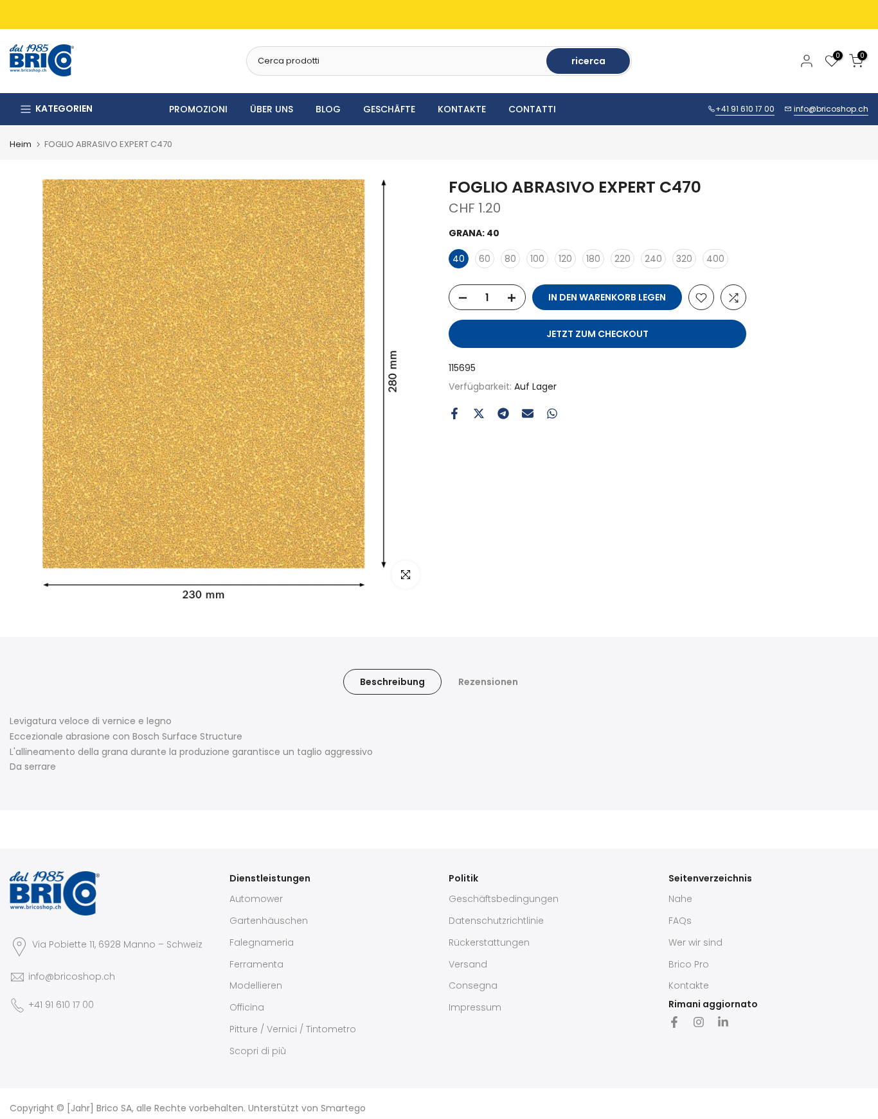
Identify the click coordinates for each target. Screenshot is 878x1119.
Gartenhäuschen (268, 920)
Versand (468, 964)
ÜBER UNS (271, 109)
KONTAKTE (462, 109)
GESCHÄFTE (389, 109)
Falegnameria (261, 942)
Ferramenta (256, 964)
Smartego (343, 1108)
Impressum (475, 1007)
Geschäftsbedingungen (504, 898)
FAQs (680, 920)
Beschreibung (392, 681)
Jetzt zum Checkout (597, 334)
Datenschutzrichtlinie (496, 920)
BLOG (328, 109)
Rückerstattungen (489, 942)
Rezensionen (488, 681)
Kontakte (688, 985)
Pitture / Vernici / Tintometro (292, 1029)
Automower (256, 898)
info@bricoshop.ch (831, 108)
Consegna (473, 985)
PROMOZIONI (198, 109)
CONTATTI (532, 109)
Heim (20, 144)
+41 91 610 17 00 (745, 108)
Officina (246, 1007)
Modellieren (255, 985)
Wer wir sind (695, 942)
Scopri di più (257, 1051)
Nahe (680, 898)
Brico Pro (688, 964)
